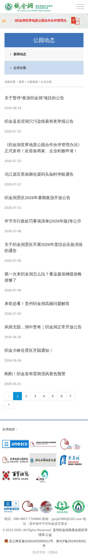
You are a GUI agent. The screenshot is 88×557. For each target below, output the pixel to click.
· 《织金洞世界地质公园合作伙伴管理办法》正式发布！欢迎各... (39, 23)
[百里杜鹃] (15, 476)
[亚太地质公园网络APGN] (70, 444)
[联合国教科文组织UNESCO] (15, 444)
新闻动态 (20, 54)
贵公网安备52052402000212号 (31, 541)
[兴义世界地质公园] (43, 460)
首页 (21, 81)
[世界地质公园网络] (15, 460)
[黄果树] (70, 460)
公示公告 (20, 68)
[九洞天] (43, 476)
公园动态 (32, 81)
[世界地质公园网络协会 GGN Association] (43, 444)
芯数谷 (53, 552)
